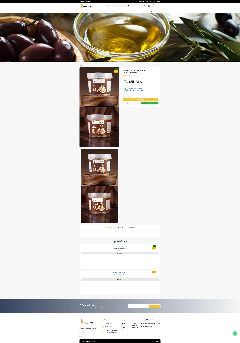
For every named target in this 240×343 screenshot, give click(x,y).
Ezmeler (115, 11)
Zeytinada (134, 72)
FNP (157, 341)
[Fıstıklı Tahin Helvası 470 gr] (120, 245)
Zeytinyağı (96, 11)
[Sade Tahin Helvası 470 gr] (120, 272)
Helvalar (121, 11)
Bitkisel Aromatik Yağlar (106, 11)
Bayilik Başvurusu (143, 11)
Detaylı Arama (135, 327)
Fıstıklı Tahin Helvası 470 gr (120, 248)
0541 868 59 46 (108, 326)
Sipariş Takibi (134, 325)
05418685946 (108, 328)
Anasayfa (89, 11)
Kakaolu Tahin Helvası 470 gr (134, 71)
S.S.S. (147, 1)
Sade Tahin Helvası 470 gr (120, 274)
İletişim (158, 1)
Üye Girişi (134, 323)
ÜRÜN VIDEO (120, 227)
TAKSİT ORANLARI (131, 227)
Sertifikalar (152, 1)
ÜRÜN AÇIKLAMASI (109, 227)
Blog (135, 11)
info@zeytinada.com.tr (109, 323)
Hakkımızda (141, 1)
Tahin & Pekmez (128, 11)
